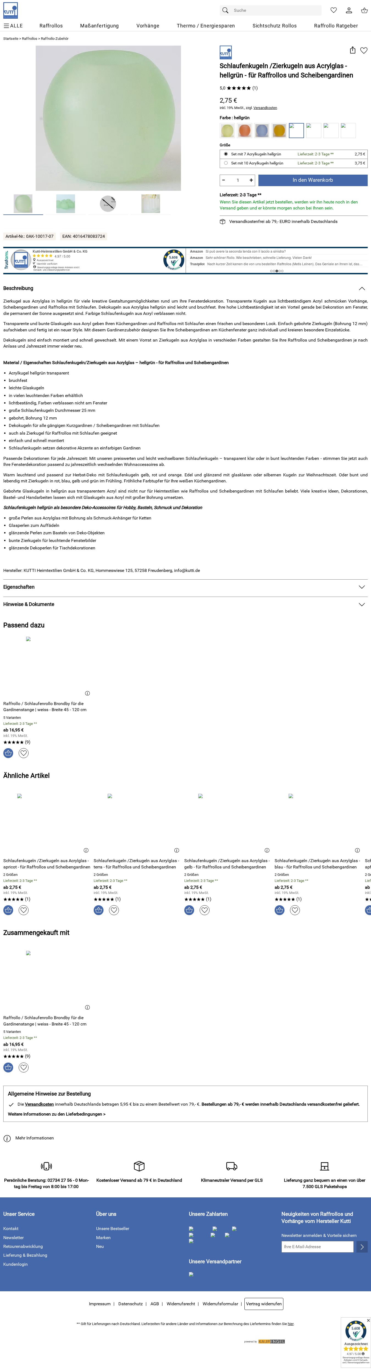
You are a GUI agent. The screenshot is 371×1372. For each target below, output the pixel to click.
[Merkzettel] (333, 10)
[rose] (313, 130)
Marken (103, 1237)
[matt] (348, 130)
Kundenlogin (15, 1264)
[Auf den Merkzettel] (364, 50)
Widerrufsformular (220, 1303)
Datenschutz (130, 1303)
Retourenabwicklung (23, 1246)
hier (291, 1324)
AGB (154, 1303)
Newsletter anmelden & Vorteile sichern (319, 1235)
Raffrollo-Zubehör (54, 39)
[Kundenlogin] (349, 10)
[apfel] (227, 130)
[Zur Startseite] (10, 10)
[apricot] (244, 130)
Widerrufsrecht (181, 1303)
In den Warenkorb (313, 180)
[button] (352, 50)
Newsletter (13, 1237)
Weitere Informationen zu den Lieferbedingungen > (56, 1114)
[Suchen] (227, 10)
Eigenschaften (19, 587)
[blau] (262, 130)
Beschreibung (18, 288)
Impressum (100, 1303)
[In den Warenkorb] (8, 753)
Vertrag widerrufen (264, 1303)
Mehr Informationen (34, 1138)
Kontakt (10, 1228)
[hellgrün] (296, 131)
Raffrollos (29, 39)
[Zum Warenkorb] (364, 10)
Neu (100, 1246)
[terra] (331, 130)
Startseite (10, 39)
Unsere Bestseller (112, 1228)
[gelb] (279, 130)
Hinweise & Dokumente (28, 604)
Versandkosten (265, 108)
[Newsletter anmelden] (362, 1247)
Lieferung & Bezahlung (25, 1255)
